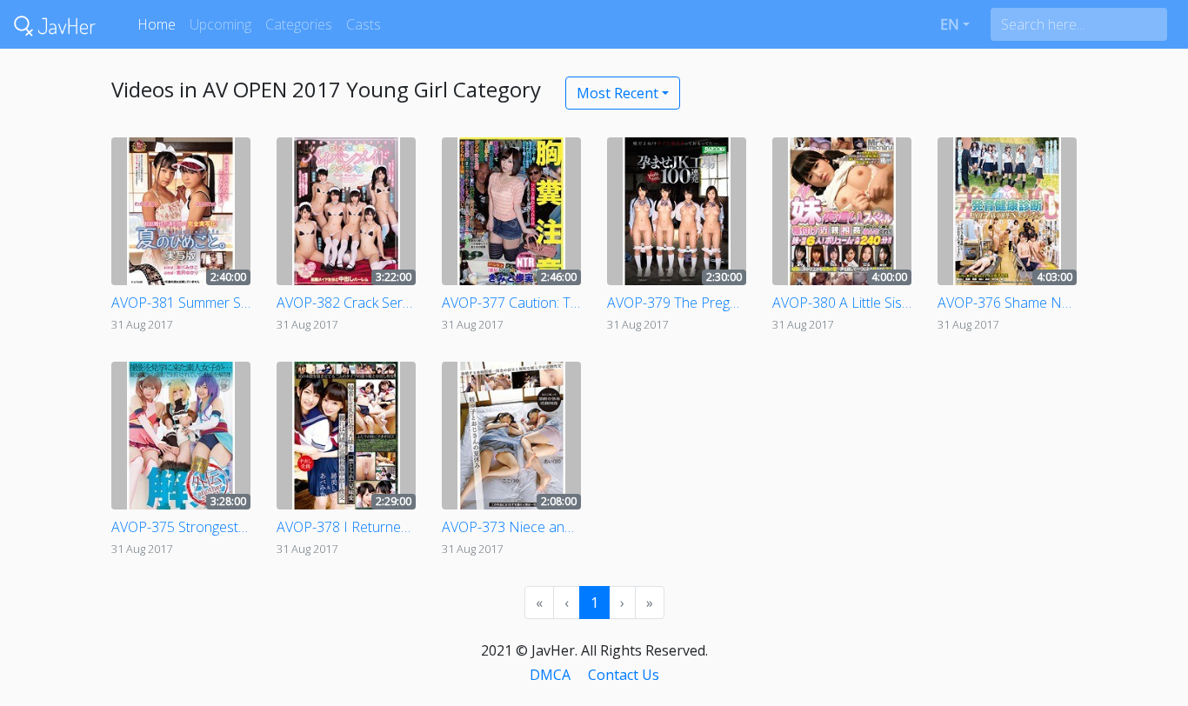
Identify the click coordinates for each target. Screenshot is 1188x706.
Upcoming (220, 24)
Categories (298, 24)
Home (156, 24)
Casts (363, 24)
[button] (955, 24)
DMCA (550, 674)
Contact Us (623, 674)
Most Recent (617, 93)
